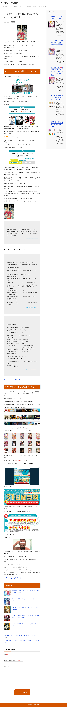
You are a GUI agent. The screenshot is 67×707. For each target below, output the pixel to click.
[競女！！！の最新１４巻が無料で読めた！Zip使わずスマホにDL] (7, 603)
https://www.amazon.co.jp (31, 238)
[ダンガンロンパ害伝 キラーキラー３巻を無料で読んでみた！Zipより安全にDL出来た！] (7, 620)
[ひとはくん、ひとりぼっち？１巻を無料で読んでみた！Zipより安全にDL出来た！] (7, 595)
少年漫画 (13, 22)
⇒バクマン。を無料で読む (13, 379)
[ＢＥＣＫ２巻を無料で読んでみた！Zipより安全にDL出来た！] (7, 628)
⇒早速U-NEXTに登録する (12, 578)
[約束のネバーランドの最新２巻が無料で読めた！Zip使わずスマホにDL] (7, 612)
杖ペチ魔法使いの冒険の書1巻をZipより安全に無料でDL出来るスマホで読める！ (57, 71)
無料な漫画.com (9, 2)
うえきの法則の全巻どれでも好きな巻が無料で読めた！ (57, 97)
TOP (7, 6)
